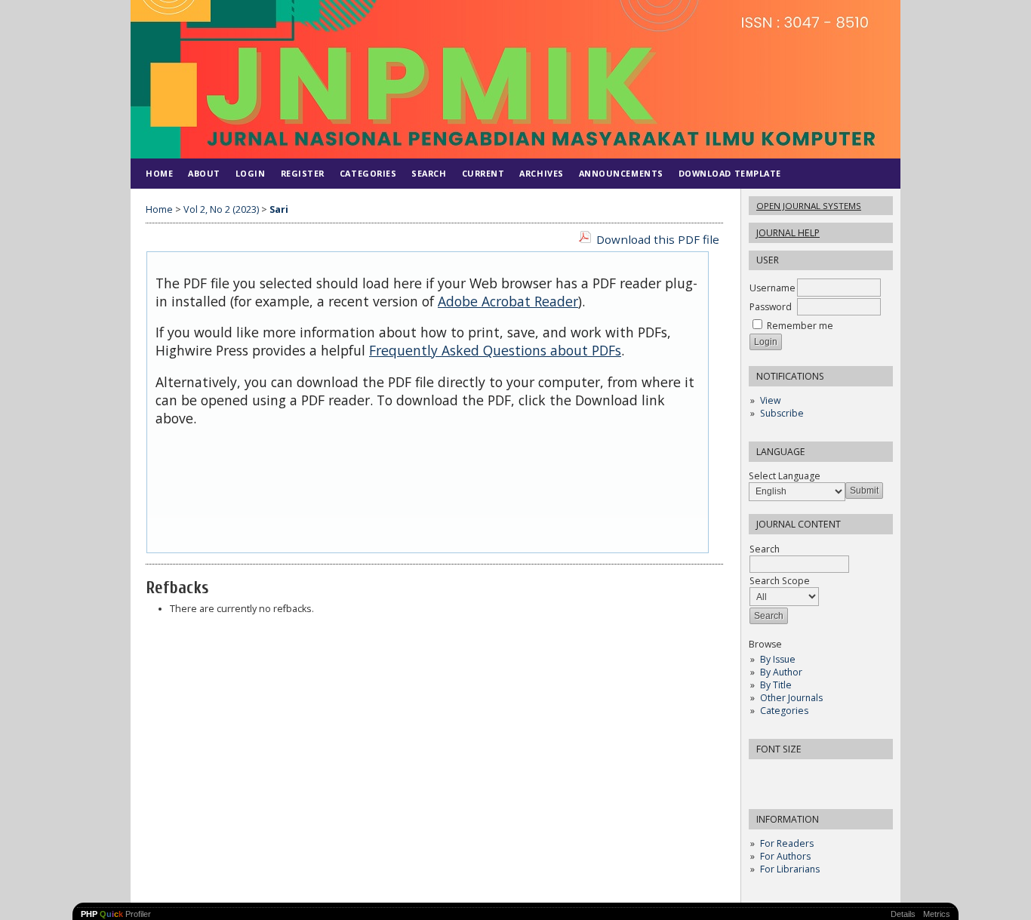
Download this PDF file (657, 239)
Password (770, 306)
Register (303, 173)
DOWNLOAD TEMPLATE (730, 173)
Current (483, 173)
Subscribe (782, 413)
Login (250, 173)
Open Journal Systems (808, 205)
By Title (776, 684)
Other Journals (791, 697)
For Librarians (790, 869)
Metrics (936, 913)
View (770, 400)
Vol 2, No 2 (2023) (221, 209)
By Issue (778, 659)
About (204, 173)
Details (903, 913)
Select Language (784, 475)
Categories (784, 710)
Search (428, 173)
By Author (781, 672)
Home (159, 173)
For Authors (785, 856)
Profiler (116, 913)
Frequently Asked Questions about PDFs (495, 350)
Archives (541, 173)
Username (772, 288)
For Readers (787, 843)
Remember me (800, 325)
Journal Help (788, 232)
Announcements (621, 173)
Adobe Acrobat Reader (508, 301)
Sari (278, 209)
